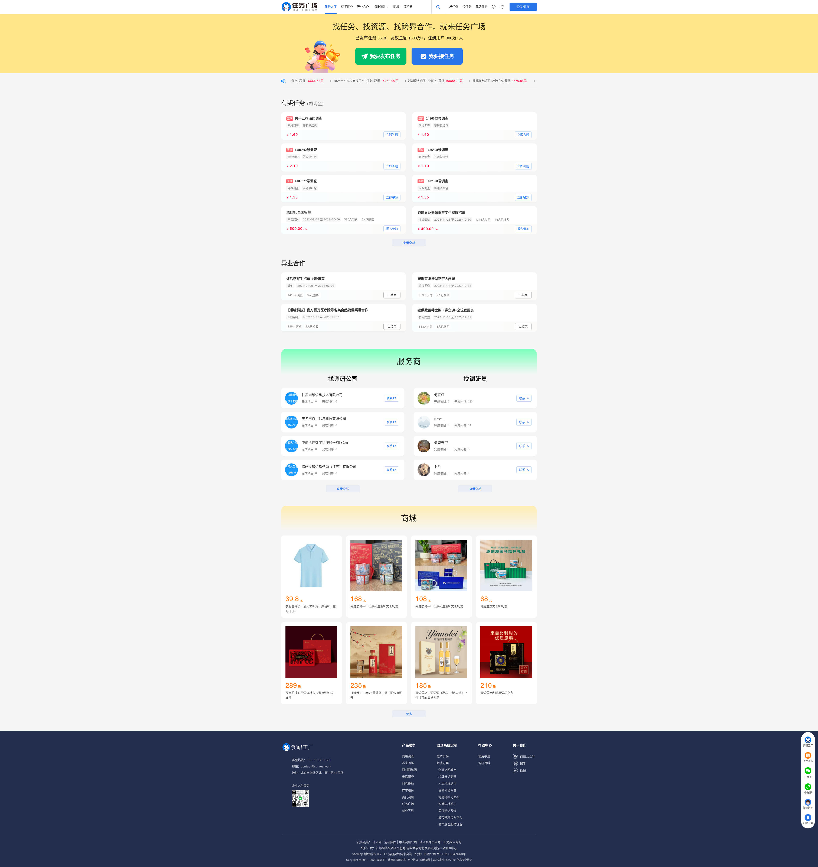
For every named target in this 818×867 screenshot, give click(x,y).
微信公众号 (527, 756)
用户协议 (413, 859)
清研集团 (390, 842)
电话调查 (408, 776)
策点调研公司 (408, 842)
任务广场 (408, 804)
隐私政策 (425, 859)
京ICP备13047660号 (451, 854)
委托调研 (408, 797)
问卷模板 (408, 783)
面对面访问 (409, 769)
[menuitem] (381, 7)
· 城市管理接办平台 (449, 817)
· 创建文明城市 (446, 769)
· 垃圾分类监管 (446, 776)
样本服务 (408, 790)
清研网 (377, 842)
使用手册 (484, 756)
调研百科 (484, 763)
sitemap (357, 854)
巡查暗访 (408, 763)
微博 (523, 771)
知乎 (523, 763)
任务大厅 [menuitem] (331, 6)
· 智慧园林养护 (446, 804)
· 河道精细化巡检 (448, 797)
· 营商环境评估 (446, 790)
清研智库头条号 (430, 842)
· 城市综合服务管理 (449, 824)
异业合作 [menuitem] (363, 6)
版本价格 (443, 756)
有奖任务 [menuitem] (347, 6)
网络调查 (408, 756)
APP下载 (408, 810)
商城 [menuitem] (396, 6)
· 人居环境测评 (446, 783)
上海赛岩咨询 (452, 842)
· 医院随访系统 (446, 810)
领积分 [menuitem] (407, 6)
